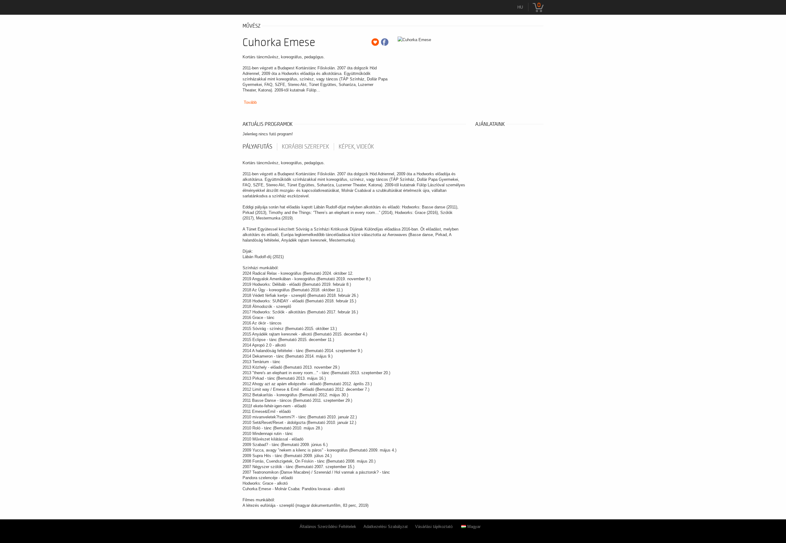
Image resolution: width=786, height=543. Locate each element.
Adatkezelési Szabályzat (386, 526)
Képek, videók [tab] (356, 146)
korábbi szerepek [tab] (305, 146)
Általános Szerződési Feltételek (328, 526)
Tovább (250, 102)
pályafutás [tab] (257, 146)
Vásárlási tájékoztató (434, 526)
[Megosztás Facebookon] (384, 42)
